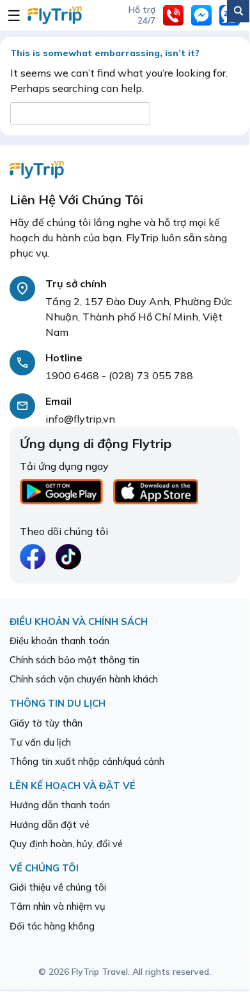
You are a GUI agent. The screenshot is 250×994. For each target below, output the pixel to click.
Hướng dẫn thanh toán (60, 805)
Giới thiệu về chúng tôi (58, 887)
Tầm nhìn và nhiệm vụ (57, 906)
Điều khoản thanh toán (59, 641)
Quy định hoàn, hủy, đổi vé (66, 844)
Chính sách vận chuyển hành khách (84, 679)
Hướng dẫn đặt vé (50, 824)
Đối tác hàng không (52, 926)
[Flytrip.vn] (54, 15)
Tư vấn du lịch (40, 742)
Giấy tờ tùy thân (46, 723)
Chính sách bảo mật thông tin (74, 660)
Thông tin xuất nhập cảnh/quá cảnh (87, 761)
